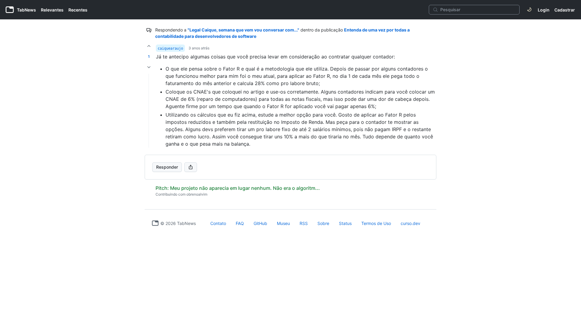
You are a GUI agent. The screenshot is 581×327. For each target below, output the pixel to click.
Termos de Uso (376, 223)
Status (345, 223)
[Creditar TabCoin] (149, 46)
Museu (283, 223)
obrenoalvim (196, 194)
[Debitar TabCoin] (149, 67)
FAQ (240, 223)
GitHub (260, 223)
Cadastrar (564, 9)
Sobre (323, 223)
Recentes (77, 9)
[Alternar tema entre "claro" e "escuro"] (529, 10)
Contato (218, 223)
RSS (304, 223)
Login (544, 9)
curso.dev (410, 223)
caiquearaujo (170, 48)
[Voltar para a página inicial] (155, 223)
